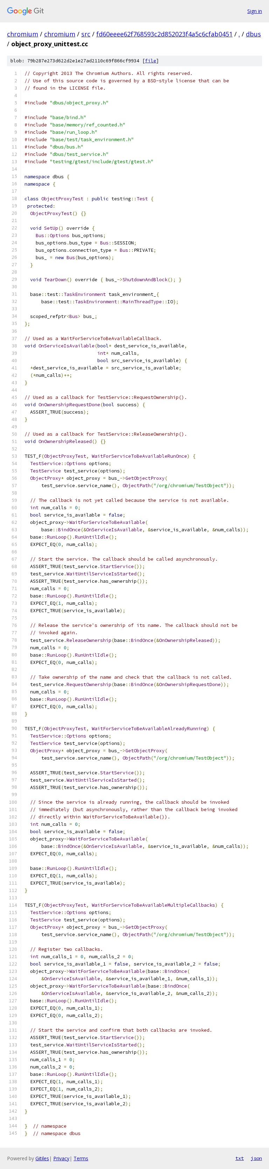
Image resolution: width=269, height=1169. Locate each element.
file (150, 61)
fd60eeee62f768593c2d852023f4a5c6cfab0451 (164, 34)
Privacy (61, 1158)
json (256, 1158)
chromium (22, 34)
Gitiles (42, 1158)
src (85, 34)
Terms (81, 1158)
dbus (253, 34)
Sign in (254, 11)
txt (239, 1158)
